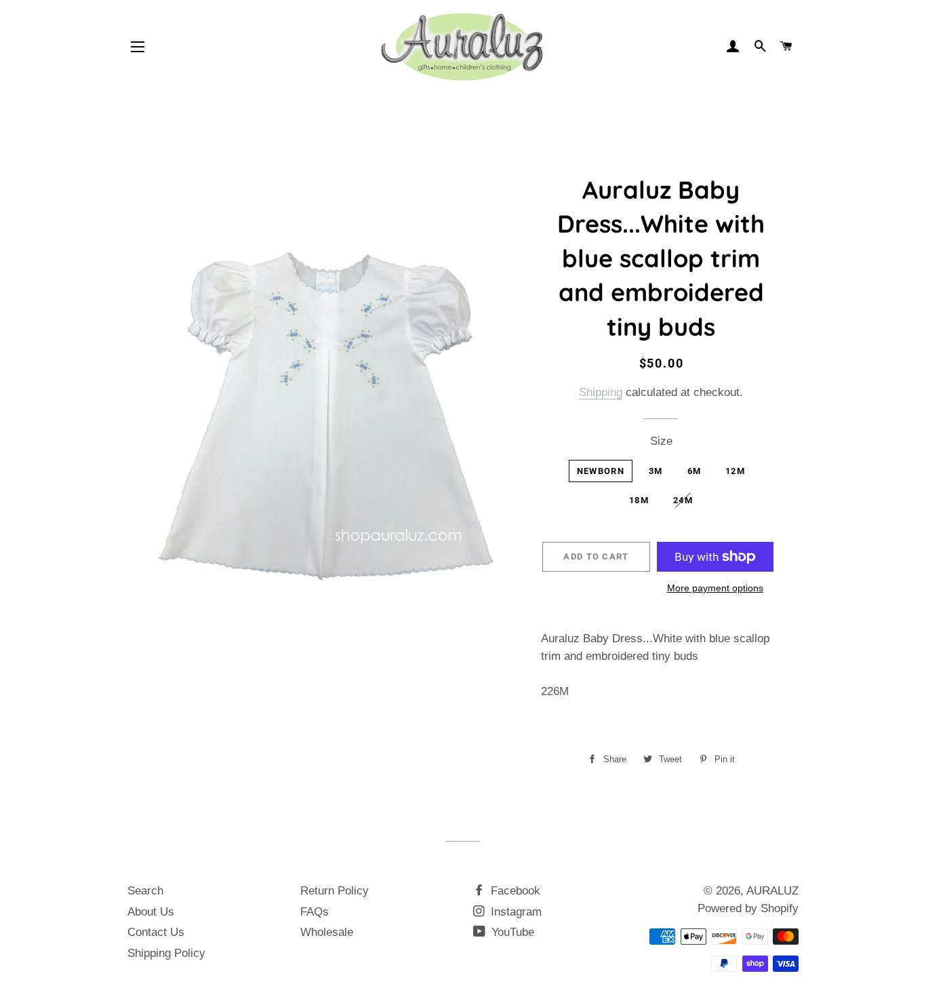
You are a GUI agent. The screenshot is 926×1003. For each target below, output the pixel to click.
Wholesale (326, 932)
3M (656, 471)
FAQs (314, 911)
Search (145, 890)
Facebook (513, 890)
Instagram (514, 911)
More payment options (715, 588)
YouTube (511, 932)
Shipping (600, 392)
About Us (150, 911)
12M (735, 471)
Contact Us (155, 932)
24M (683, 500)
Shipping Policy (166, 953)
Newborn (600, 471)
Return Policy (334, 890)
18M (639, 500)
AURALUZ (772, 890)
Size (661, 441)
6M (694, 471)
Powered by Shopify (748, 908)
